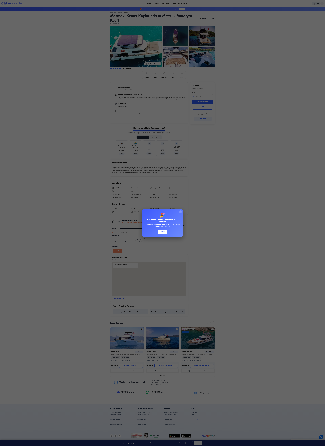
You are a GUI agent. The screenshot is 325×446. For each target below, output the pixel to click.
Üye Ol (163, 231)
